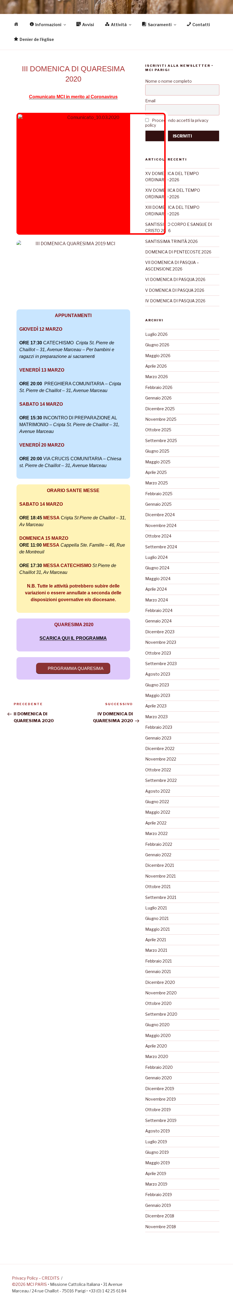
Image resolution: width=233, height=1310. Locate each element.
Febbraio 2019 (158, 1194)
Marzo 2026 (156, 376)
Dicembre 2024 (160, 514)
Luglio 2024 (156, 557)
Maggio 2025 (157, 461)
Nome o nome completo (168, 81)
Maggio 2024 (157, 578)
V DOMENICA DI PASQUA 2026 (174, 290)
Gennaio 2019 (158, 1205)
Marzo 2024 (156, 599)
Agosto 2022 (157, 791)
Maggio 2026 (157, 355)
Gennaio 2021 (158, 971)
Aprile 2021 (155, 939)
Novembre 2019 (160, 1099)
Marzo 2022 (156, 833)
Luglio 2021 (156, 907)
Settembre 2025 (161, 440)
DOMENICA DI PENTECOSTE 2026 (178, 251)
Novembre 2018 (160, 1226)
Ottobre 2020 (158, 1003)
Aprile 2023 (156, 705)
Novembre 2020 (161, 992)
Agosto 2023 (157, 674)
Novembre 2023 (160, 642)
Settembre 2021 (160, 897)
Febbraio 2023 (158, 727)
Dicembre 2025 (160, 408)
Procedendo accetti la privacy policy (176, 123)
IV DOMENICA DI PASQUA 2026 (175, 300)
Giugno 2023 (157, 684)
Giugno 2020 (157, 1024)
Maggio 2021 (157, 929)
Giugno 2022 (157, 801)
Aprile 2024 (156, 589)
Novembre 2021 (160, 876)
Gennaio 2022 (158, 854)
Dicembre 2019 (159, 1088)
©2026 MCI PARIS (29, 1284)
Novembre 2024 (160, 525)
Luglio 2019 (156, 1141)
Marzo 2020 (156, 1056)
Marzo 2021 (156, 950)
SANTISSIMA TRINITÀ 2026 (171, 241)
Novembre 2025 (160, 419)
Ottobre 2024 (158, 536)
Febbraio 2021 (158, 961)
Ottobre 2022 (158, 769)
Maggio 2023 (157, 695)
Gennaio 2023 (158, 738)
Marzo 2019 (156, 1184)
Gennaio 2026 (158, 397)
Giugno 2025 (157, 451)
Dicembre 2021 (159, 865)
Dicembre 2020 (160, 982)
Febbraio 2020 (159, 1067)
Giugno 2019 (157, 1152)
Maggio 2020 (158, 1035)
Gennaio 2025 (158, 504)
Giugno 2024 (157, 567)
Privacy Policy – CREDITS (35, 1278)
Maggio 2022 (157, 812)
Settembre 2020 (161, 1014)
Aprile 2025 (156, 472)
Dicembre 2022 (159, 748)
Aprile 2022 (156, 822)
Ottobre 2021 (157, 886)
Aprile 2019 (155, 1173)
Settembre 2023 (161, 663)
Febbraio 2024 (158, 610)
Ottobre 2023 (158, 653)
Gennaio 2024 (158, 620)
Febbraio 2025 (158, 493)
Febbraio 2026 (158, 387)
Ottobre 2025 (158, 429)
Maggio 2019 (157, 1162)
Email (150, 100)
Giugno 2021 (156, 918)
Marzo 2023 (156, 716)
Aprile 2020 (156, 1046)
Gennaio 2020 (158, 1077)
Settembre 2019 (160, 1120)
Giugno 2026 (157, 344)
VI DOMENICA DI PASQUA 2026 (175, 279)
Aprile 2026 (156, 366)
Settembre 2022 (161, 780)
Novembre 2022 (160, 759)
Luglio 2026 (156, 334)
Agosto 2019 (157, 1130)
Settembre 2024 (161, 546)
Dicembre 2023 (159, 631)
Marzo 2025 (156, 482)
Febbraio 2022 (158, 844)
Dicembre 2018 (159, 1215)
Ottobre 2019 (158, 1109)
